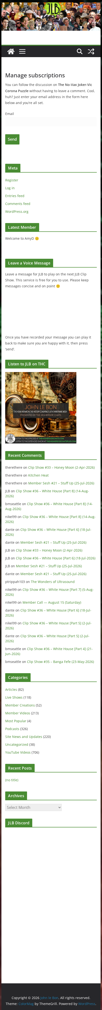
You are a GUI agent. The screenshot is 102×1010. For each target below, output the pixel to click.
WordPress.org (16, 211)
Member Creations (20, 705)
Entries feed (14, 196)
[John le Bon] (50, 5)
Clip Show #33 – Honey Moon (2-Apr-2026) (61, 467)
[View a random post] (91, 51)
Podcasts (12, 728)
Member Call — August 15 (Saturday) (52, 602)
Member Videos (17, 713)
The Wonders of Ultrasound (53, 581)
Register (11, 180)
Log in (10, 188)
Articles (11, 689)
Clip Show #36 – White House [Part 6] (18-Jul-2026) (55, 558)
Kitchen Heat (38, 475)
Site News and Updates (23, 736)
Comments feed (17, 203)
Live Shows (14, 697)
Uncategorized (16, 744)
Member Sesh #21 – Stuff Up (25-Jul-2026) (61, 483)
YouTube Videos (18, 752)
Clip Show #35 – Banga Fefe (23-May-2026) (60, 661)
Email (9, 113)
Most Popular (15, 721)
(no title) (11, 780)
